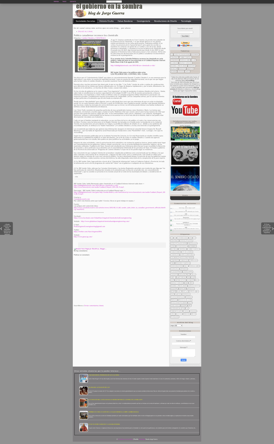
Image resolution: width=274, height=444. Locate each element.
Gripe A (173, 277)
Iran (197, 280)
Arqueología (192, 243)
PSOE (172, 294)
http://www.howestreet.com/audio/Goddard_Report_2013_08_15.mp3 (99, 187)
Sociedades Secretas (178, 308)
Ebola (186, 266)
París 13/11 (178, 294)
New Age (185, 291)
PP (197, 291)
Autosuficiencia (182, 246)
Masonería (191, 66)
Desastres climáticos (183, 263)
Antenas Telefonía (186, 240)
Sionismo (173, 71)
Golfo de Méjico (184, 274)
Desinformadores (177, 266)
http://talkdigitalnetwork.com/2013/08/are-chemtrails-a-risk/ (133, 66)
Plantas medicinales (178, 297)
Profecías (190, 68)
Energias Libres (185, 60)
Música (179, 291)
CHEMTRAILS (100, 38)
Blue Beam (174, 249)
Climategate (175, 254)
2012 (190, 238)
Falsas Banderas (176, 271)
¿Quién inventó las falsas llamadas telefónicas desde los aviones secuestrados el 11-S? (7, 230)
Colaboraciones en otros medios (182, 257)
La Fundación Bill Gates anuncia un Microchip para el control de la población (115, 399)
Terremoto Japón (176, 311)
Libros (191, 283)
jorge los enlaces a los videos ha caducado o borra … (187, 228)
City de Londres (187, 252)
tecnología (175, 317)
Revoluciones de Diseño (179, 302)
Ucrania (186, 311)
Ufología (181, 71)
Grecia (193, 274)
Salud (190, 302)
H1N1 (188, 277)
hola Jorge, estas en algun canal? (187, 207)
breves (193, 314)
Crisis (172, 263)
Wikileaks (186, 314)
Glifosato (174, 274)
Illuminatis (174, 63)
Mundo (173, 291)
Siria (189, 305)
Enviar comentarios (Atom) (93, 306)
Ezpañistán (183, 269)
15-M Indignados (182, 238)
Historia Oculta (180, 280)
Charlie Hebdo (175, 252)
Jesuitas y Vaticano (185, 63)
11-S (172, 54)
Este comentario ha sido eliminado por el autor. (187, 211)
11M (175, 238)
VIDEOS (187, 71)
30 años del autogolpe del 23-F (99, 387)
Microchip (174, 68)
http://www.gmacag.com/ (83, 237)
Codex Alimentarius (187, 254)
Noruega (192, 291)
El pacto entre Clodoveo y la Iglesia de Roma (104, 424)
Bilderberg (195, 54)
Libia (186, 283)
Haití (172, 280)
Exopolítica (175, 269)
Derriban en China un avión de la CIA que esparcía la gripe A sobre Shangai (114, 412)
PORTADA (56, 1)
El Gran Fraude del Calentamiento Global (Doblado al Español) (266, 228)
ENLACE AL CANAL (85, 32)
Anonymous (175, 240)
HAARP (194, 60)
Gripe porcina (181, 277)
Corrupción (193, 260)
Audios (173, 246)
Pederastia (186, 294)
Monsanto (182, 68)
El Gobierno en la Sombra (125, 439)
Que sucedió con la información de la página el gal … (187, 219)
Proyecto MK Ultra (185, 300)
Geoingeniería (187, 271)
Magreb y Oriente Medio (179, 66)
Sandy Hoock (175, 305)
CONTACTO (73, 1)
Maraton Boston (193, 285)
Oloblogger (142, 439)
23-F (194, 238)
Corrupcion (184, 260)
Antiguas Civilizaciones (182, 54)
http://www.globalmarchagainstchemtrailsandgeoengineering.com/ (105, 221)
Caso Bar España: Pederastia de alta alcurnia (104, 375)
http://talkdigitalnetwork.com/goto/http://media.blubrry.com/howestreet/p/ (101, 192)
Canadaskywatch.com (82, 199)
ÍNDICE (64, 1)
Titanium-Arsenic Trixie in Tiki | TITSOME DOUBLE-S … (187, 224)
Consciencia (175, 60)
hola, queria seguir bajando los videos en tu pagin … (187, 215)
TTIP (187, 308)
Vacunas (179, 314)
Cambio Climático (87, 38)
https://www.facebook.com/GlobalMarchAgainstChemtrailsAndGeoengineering (102, 218)
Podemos (189, 297)
